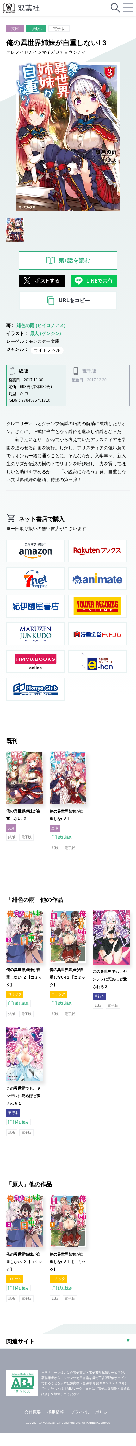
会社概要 (32, 1412)
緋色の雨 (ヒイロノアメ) (41, 325)
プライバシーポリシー (91, 1412)
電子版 (59, 28)
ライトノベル (47, 350)
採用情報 (55, 1412)
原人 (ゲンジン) (45, 333)
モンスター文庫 (43, 341)
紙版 (36, 28)
